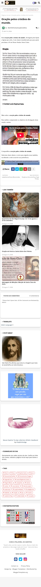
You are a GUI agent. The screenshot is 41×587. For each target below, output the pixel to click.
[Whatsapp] (21, 169)
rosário (30, 492)
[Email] (29, 169)
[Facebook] (13, 169)
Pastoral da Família (10, 476)
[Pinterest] (25, 169)
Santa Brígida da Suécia (22, 479)
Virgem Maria (8, 483)
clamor (28, 483)
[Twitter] (17, 169)
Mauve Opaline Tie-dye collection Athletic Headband (20, 440)
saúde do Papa (9, 496)
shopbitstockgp (21, 442)
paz (23, 492)
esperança (7, 489)
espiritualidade (19, 489)
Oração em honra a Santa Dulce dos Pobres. (17, 251)
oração (15, 492)
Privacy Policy (25, 566)
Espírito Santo (23, 473)
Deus (13, 473)
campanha (19, 483)
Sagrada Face (8, 479)
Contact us (14, 566)
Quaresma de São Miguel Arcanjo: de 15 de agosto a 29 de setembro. (19, 219)
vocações (31, 496)
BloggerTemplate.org (20, 572)
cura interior (15, 486)
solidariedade (20, 496)
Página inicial (5, 15)
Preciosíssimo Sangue (25, 476)
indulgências (30, 489)
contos (6, 486)
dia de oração (27, 486)
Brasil (6, 473)
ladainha (7, 492)
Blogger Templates (18, 569)
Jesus (32, 473)
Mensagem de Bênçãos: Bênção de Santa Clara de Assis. (19, 283)
